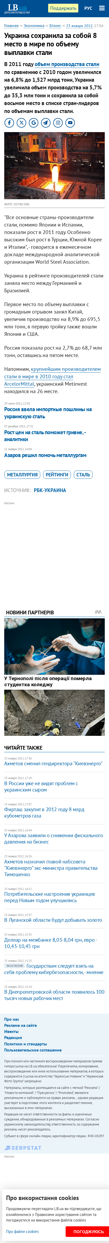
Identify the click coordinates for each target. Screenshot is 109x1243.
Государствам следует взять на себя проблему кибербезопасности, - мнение (53, 969)
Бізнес (55, 25)
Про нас (11, 1019)
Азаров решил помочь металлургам (45, 455)
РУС (88, 8)
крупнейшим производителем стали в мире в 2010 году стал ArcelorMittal (52, 376)
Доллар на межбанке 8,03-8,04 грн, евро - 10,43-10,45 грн (50, 943)
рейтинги (57, 475)
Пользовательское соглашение (33, 1050)
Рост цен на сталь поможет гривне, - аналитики (44, 436)
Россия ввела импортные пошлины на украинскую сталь (48, 413)
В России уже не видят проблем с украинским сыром (41, 786)
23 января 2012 (79, 25)
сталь (83, 475)
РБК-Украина (50, 490)
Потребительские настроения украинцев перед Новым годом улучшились (49, 897)
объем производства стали (67, 64)
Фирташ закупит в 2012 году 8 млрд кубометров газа (44, 812)
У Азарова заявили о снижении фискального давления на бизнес (53, 838)
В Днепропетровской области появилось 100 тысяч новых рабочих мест (54, 995)
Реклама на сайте (20, 1025)
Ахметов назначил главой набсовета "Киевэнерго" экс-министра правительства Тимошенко (50, 868)
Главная (11, 25)
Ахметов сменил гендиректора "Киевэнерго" (53, 763)
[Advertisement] (54, 548)
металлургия (22, 475)
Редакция (13, 1037)
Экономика (34, 25)
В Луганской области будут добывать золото (53, 919)
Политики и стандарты (25, 1043)
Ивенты (11, 1031)
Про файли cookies (22, 1231)
